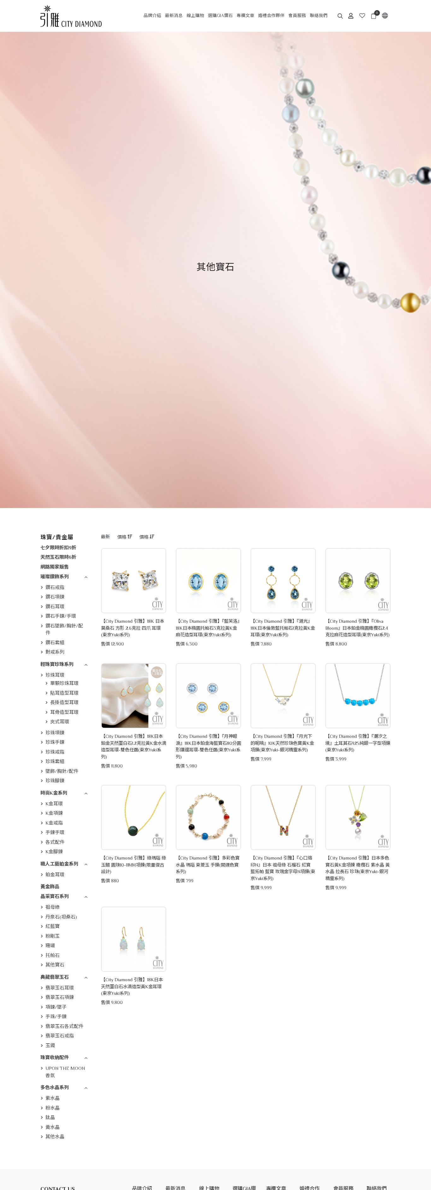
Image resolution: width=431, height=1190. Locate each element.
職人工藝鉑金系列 (59, 863)
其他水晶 (54, 1136)
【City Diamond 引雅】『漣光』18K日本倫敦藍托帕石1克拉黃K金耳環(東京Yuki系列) (283, 628)
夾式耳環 (59, 721)
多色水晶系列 (54, 1087)
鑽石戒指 (54, 587)
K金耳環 (54, 803)
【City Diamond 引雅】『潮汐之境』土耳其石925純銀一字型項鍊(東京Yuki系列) (357, 743)
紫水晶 (52, 1098)
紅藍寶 (52, 926)
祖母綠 (52, 907)
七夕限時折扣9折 (58, 547)
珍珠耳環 (54, 675)
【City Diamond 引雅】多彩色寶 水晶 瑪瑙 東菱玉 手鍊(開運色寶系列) (207, 864)
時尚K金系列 (53, 793)
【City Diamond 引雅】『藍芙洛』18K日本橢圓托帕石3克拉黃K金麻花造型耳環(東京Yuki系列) (207, 628)
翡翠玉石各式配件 (64, 1026)
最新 (105, 536)
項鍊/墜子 (56, 1007)
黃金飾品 (49, 886)
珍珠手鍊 (54, 742)
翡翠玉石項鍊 (59, 997)
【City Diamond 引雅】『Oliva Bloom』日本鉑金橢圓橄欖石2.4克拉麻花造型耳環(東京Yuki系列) (357, 628)
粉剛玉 (52, 936)
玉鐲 (50, 1045)
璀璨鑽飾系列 (54, 576)
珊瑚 (50, 945)
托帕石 (52, 955)
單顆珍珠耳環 (64, 683)
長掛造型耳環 (64, 702)
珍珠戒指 (54, 752)
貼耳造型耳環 (64, 693)
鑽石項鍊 (54, 596)
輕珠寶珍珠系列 (57, 664)
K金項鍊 (54, 813)
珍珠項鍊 (54, 732)
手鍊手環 (54, 832)
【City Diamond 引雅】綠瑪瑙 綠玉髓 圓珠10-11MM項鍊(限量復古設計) (133, 864)
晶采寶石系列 (54, 896)
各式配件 (54, 842)
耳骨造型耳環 (64, 712)
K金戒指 (54, 822)
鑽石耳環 (54, 606)
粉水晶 (52, 1108)
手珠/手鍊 (56, 1016)
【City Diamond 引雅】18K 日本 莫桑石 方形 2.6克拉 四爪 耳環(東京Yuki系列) (132, 628)
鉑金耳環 (54, 874)
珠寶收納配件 (54, 1057)
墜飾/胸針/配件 (61, 771)
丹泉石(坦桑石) (61, 916)
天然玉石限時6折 (58, 557)
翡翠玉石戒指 (59, 1035)
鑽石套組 (54, 642)
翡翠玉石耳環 (59, 987)
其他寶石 (54, 964)
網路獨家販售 (54, 566)
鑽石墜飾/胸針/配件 (64, 629)
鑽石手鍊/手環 (60, 616)
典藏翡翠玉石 (54, 977)
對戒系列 (54, 652)
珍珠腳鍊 (54, 780)
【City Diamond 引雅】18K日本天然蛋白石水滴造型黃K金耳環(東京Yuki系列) (132, 986)
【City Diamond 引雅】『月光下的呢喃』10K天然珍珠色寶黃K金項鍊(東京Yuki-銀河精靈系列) (282, 743)
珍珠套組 (54, 761)
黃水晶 (52, 1127)
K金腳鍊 (54, 851)
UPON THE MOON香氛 (65, 1071)
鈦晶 (50, 1117)
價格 (122, 537)
